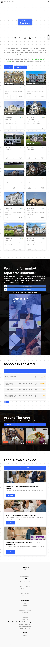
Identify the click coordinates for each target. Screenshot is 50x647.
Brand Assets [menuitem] (25, 612)
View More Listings (20, 67)
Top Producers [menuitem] (25, 584)
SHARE (22, 429)
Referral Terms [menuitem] (25, 619)
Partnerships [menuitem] (25, 614)
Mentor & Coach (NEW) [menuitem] (25, 581)
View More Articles (25, 467)
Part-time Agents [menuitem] (25, 588)
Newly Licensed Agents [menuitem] (25, 586)
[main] (25, 281)
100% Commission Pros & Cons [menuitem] (25, 598)
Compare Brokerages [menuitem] (25, 595)
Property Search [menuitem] (25, 574)
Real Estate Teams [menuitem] (25, 593)
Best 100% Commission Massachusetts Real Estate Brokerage (32, 644)
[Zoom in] (48, 35)
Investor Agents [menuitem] (25, 591)
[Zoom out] (48, 37)
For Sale (8, 67)
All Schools (8, 370)
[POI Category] (15, 38)
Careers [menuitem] (25, 605)
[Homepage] (7, 2)
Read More (10, 495)
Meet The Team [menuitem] (25, 607)
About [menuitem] (25, 603)
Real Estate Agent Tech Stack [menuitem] (25, 610)
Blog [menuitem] (25, 569)
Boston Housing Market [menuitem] (25, 576)
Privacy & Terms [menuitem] (25, 617)
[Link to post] (25, 477)
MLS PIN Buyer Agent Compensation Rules (21, 515)
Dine (8, 424)
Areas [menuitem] (25, 571)
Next (47, 437)
